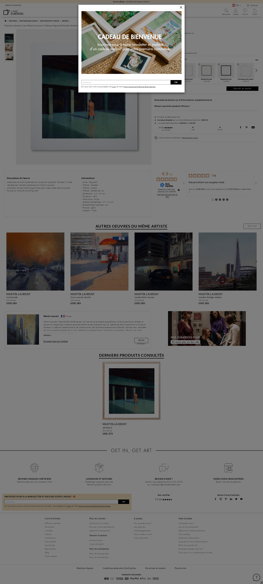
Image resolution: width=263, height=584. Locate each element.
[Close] (181, 7)
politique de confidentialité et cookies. (140, 86)
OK (176, 82)
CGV (114, 86)
